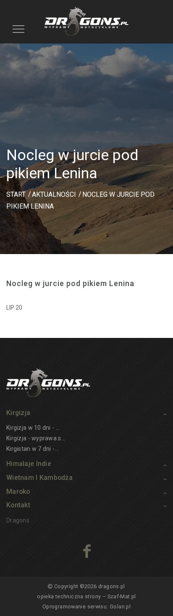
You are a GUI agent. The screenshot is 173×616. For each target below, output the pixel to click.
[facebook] (87, 551)
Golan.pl (120, 606)
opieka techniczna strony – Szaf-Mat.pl (86, 596)
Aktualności (54, 194)
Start (16, 194)
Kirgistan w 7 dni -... (32, 448)
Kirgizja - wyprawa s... (35, 438)
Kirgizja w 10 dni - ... (33, 427)
